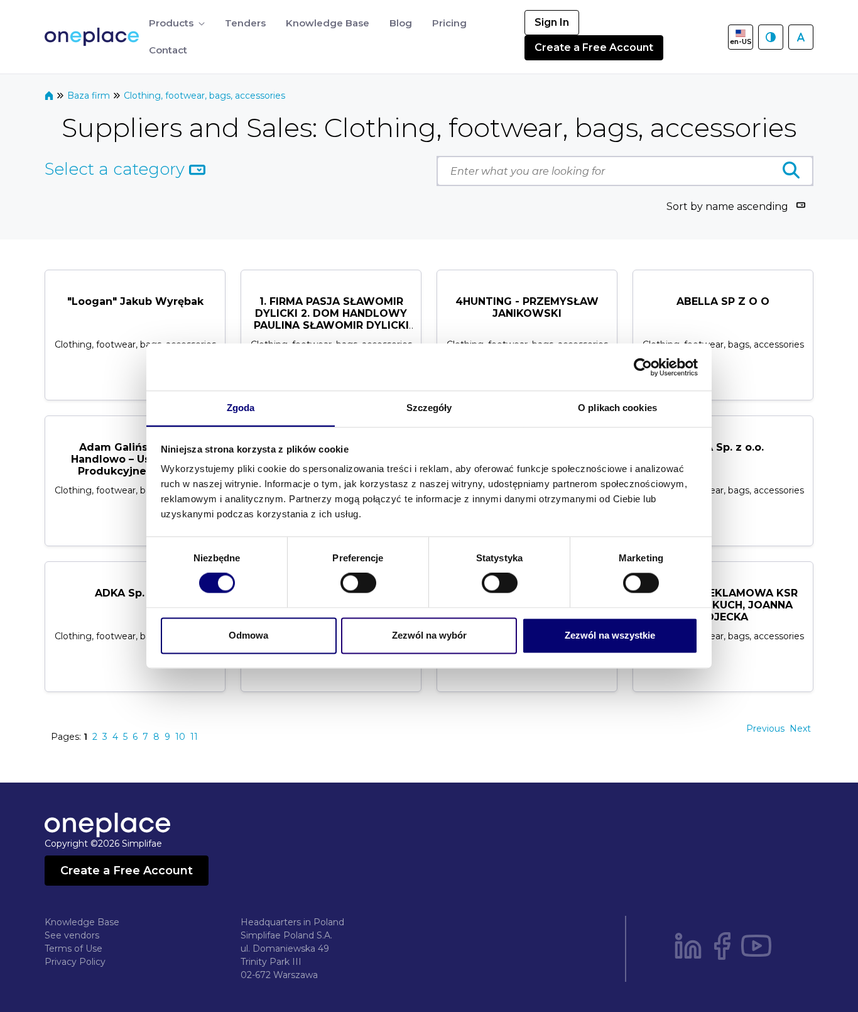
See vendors (72, 935)
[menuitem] (177, 23)
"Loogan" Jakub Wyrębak (135, 301)
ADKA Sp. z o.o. (723, 447)
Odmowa (248, 635)
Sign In (552, 22)
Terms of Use (73, 948)
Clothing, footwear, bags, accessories (204, 95)
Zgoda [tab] (241, 407)
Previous (765, 728)
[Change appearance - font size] (800, 37)
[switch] (358, 583)
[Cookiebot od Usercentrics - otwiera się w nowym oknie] (643, 367)
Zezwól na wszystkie (610, 635)
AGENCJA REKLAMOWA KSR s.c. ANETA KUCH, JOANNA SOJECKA (723, 605)
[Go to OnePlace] (94, 37)
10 (180, 736)
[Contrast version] (770, 37)
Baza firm (89, 95)
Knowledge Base (82, 922)
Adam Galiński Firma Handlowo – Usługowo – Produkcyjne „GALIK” (135, 459)
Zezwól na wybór (429, 635)
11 (194, 736)
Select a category (117, 169)
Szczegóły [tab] (429, 407)
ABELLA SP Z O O (722, 301)
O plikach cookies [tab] (617, 407)
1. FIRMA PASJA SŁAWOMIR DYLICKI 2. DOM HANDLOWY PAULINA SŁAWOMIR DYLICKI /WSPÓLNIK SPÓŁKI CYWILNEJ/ (331, 325)
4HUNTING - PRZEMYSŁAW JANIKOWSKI (527, 307)
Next (800, 728)
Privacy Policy (75, 961)
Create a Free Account (594, 47)
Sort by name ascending (727, 206)
